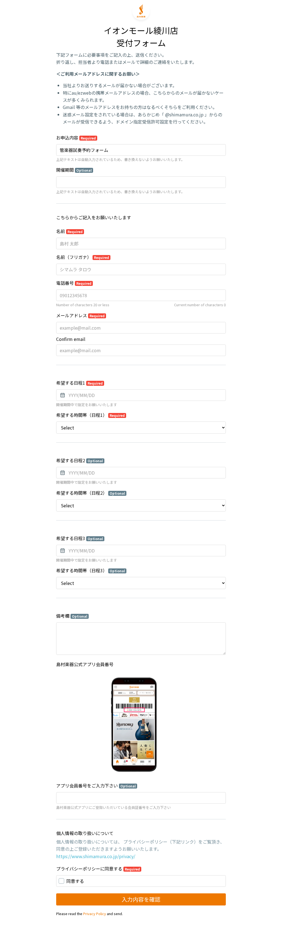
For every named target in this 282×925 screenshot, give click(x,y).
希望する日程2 (79, 460)
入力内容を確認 (141, 899)
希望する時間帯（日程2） (90, 492)
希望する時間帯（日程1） (90, 415)
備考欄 (71, 615)
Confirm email (70, 339)
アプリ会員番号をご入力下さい (96, 785)
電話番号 (73, 283)
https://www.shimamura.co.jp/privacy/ (95, 856)
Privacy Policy (94, 913)
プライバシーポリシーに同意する (98, 868)
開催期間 (74, 169)
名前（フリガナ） (82, 257)
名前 (69, 231)
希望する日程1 (79, 382)
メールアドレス (80, 315)
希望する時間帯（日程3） (90, 570)
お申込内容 (76, 137)
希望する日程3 (79, 538)
